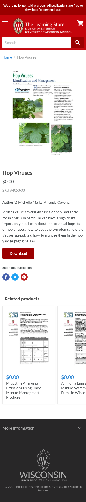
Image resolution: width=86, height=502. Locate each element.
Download (18, 253)
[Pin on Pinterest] (24, 277)
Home (7, 57)
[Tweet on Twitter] (15, 277)
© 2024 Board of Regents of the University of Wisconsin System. (43, 488)
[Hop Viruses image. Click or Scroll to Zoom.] (43, 113)
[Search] (77, 42)
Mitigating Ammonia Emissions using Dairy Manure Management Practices (23, 390)
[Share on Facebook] (6, 277)
